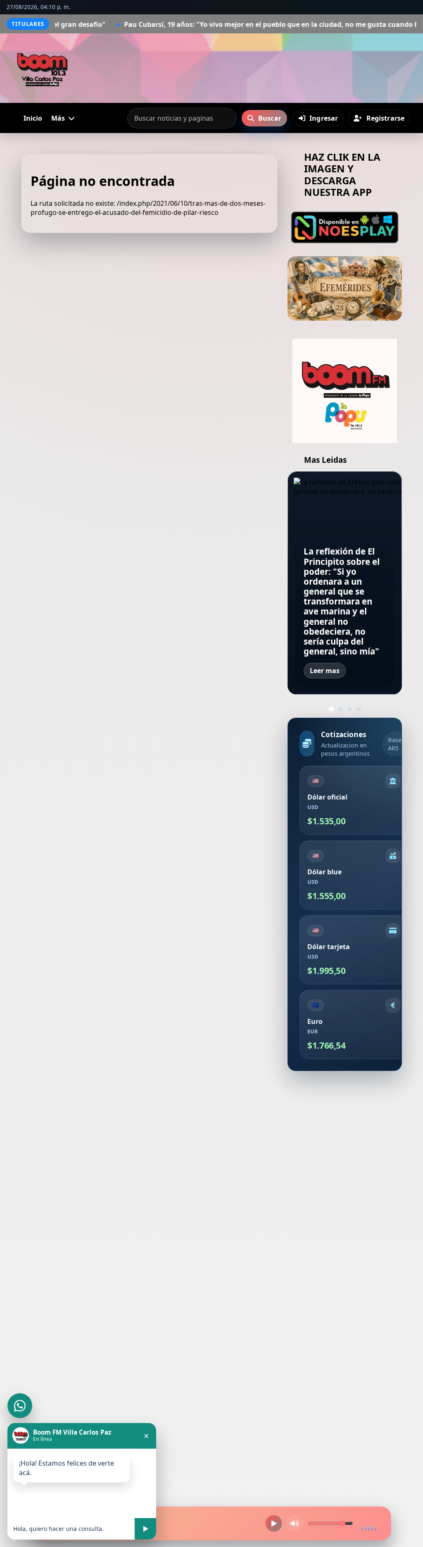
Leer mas (325, 670)
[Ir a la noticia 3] (349, 709)
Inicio (33, 118)
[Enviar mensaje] (145, 1529)
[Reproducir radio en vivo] (274, 1523)
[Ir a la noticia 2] (340, 709)
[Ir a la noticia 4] (358, 709)
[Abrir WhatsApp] (19, 1405)
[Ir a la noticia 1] (331, 709)
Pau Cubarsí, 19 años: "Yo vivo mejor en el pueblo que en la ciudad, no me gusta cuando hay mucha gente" (211, 24)
